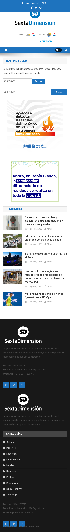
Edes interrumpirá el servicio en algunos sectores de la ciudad (44, 238)
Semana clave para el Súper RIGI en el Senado (46, 255)
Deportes (11, 448)
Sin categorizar (14, 489)
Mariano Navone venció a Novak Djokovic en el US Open (44, 295)
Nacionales (12, 471)
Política (10, 477)
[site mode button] (58, 50)
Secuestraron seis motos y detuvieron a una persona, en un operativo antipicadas (44, 221)
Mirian (50, 229)
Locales (10, 465)
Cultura (10, 442)
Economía (11, 454)
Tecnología (12, 494)
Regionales (12, 483)
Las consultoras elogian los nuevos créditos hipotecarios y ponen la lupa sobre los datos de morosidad (44, 277)
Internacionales (14, 459)
